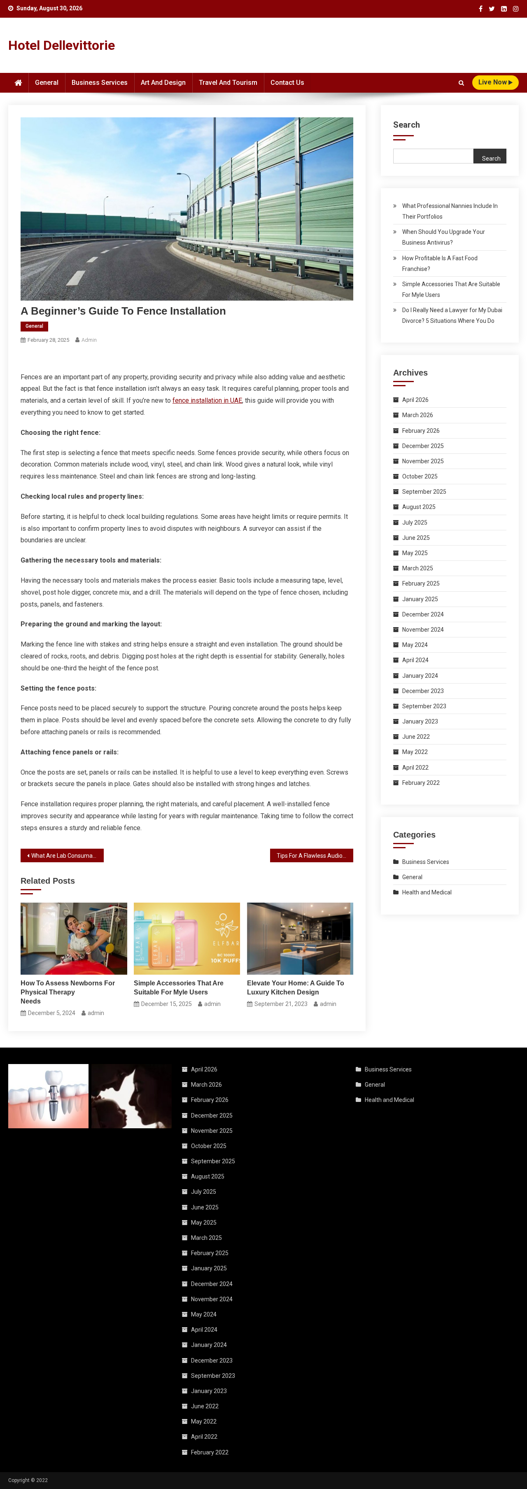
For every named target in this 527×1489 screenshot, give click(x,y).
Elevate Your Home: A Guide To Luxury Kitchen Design (295, 988)
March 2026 (417, 415)
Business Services (100, 82)
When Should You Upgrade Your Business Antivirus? (443, 237)
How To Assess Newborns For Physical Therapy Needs (68, 992)
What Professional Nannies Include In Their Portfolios (450, 211)
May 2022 (415, 752)
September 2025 (424, 491)
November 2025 (423, 461)
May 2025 (415, 553)
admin (89, 340)
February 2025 (421, 583)
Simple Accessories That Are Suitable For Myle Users (179, 988)
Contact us (287, 82)
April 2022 (415, 767)
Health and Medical (427, 892)
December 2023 (423, 691)
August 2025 (419, 507)
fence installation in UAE (207, 400)
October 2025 (420, 476)
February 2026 (421, 430)
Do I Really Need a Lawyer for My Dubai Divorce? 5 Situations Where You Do (452, 315)
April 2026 (415, 400)
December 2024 (423, 614)
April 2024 (415, 660)
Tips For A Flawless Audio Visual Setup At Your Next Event (315, 855)
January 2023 (420, 721)
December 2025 (423, 446)
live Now (493, 82)
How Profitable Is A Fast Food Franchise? (440, 263)
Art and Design (163, 82)
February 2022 (421, 783)
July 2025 (414, 522)
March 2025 (417, 568)
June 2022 (416, 736)
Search (406, 125)
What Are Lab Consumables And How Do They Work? (67, 855)
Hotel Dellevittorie (61, 45)
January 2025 (420, 599)
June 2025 (416, 537)
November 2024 (423, 629)
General (46, 82)
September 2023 (424, 706)
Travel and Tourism (228, 82)
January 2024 (420, 675)
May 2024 (415, 645)
